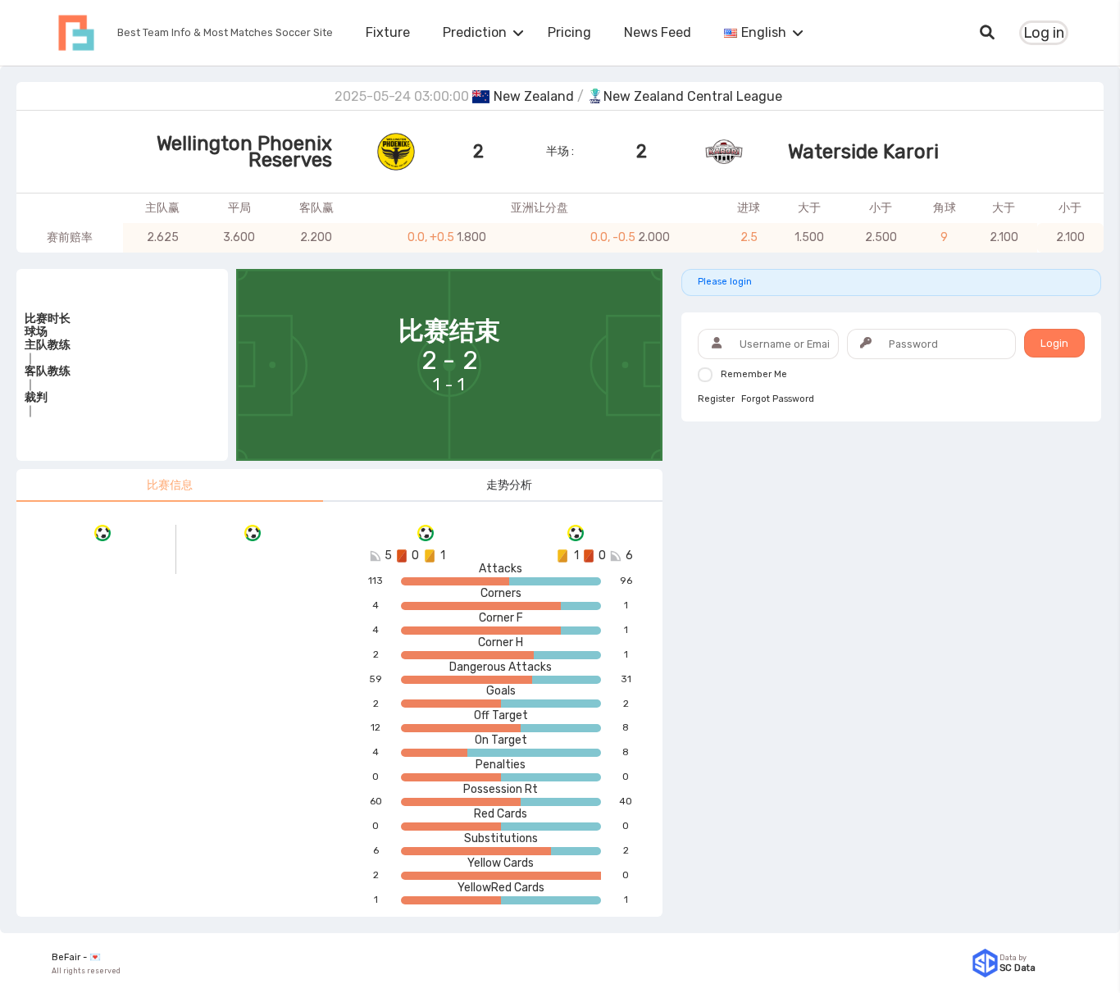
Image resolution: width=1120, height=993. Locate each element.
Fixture (388, 32)
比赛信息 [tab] (170, 485)
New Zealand (534, 96)
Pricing (569, 32)
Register (716, 399)
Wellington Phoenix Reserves (244, 151)
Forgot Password (777, 399)
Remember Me (754, 374)
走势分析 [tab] (509, 485)
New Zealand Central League (692, 96)
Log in (1043, 33)
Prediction (475, 32)
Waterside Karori (863, 151)
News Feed (657, 32)
